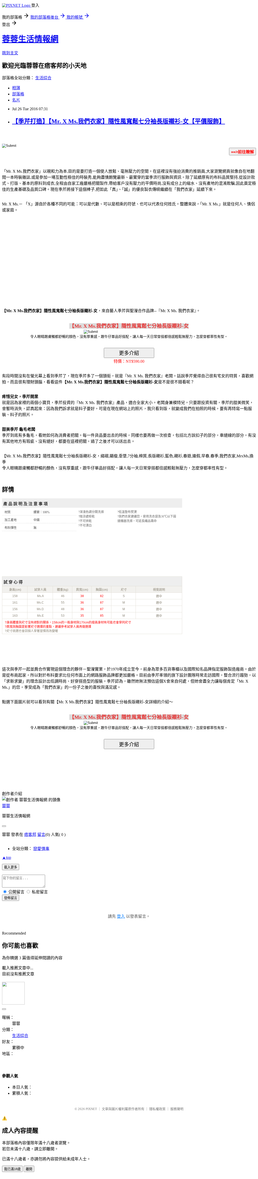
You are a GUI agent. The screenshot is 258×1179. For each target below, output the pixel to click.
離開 (29, 1169)
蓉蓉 (6, 806)
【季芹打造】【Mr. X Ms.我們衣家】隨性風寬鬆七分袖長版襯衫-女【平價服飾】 (118, 121)
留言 (41, 834)
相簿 (16, 88)
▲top (6, 857)
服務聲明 (176, 1109)
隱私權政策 (157, 1109)
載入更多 (10, 867)
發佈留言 (10, 898)
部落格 (18, 94)
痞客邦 (30, 834)
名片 (16, 100)
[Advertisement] (45, 257)
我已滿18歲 (12, 1169)
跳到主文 (10, 53)
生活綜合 (43, 78)
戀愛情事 (41, 848)
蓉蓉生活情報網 (30, 39)
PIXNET (91, 1109)
